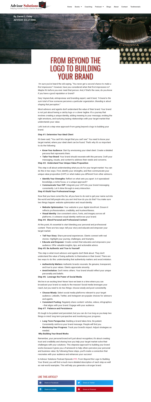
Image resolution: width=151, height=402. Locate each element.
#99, (75, 359)
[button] (56, 382)
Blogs (109, 7)
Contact (124, 7)
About (116, 7)
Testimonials (135, 7)
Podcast (98, 7)
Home (69, 7)
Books (77, 7)
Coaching (88, 7)
